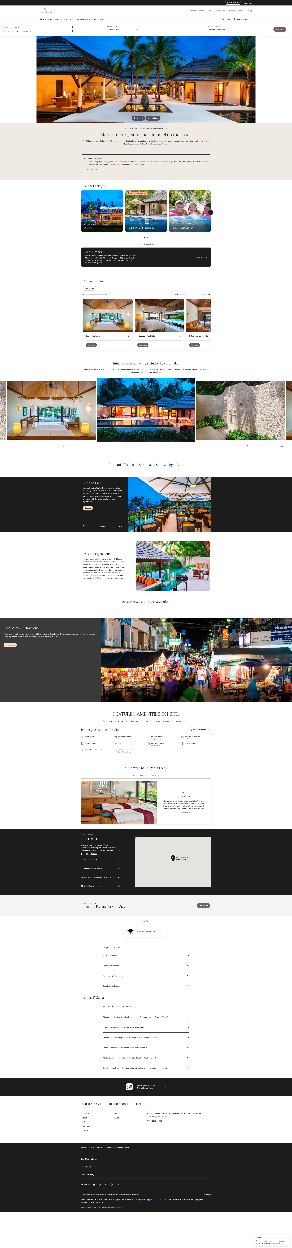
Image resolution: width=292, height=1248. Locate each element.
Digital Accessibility (173, 1199)
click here (279, 1243)
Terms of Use (108, 1199)
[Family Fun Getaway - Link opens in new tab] (190, 211)
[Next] (210, 212)
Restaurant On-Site (125, 736)
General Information (111, 966)
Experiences (220, 11)
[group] (146, 504)
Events (240, 11)
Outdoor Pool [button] (156, 736)
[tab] (113, 721)
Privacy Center (140, 1199)
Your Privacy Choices (158, 1200)
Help (102, 1202)
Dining (210, 11)
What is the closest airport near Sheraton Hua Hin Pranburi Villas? (129, 1058)
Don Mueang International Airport (97, 877)
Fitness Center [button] (156, 743)
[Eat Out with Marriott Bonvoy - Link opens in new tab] (102, 211)
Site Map (84, 1202)
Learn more (89, 288)
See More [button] (165, 144)
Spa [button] (119, 743)
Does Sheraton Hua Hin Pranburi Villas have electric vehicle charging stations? (135, 1068)
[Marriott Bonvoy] (247, 2)
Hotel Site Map (93, 1202)
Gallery (249, 11)
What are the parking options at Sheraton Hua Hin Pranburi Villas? (130, 1037)
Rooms (201, 11)
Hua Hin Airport (90, 860)
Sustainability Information (113, 986)
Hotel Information (110, 955)
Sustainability (89, 736)
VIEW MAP (226, 19)
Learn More (90, 169)
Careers (99, 1199)
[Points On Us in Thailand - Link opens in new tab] (146, 211)
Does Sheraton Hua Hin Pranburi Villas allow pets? (123, 1027)
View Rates (91, 345)
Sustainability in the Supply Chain (192, 1199)
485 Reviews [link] (98, 19)
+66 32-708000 (242, 19)
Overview (192, 11)
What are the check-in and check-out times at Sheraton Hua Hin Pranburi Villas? (135, 1017)
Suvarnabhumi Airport (93, 869)
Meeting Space (90, 743)
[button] (233, 3)
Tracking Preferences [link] (87, 1199)
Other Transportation (92, 886)
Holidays (232, 11)
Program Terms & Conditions (124, 1199)
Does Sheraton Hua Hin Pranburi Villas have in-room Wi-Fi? (127, 1048)
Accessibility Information (113, 976)
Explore (88, 508)
